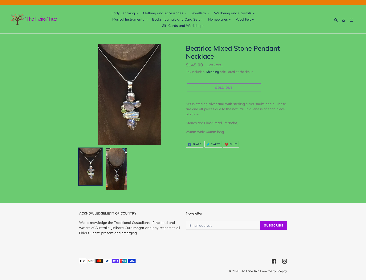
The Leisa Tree (249, 271)
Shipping (212, 72)
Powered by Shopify (273, 271)
